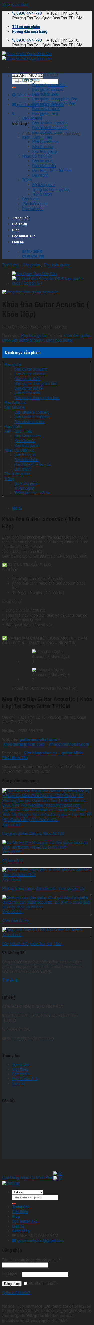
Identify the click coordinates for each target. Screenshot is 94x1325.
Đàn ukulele (32, 118)
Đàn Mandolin (44, 165)
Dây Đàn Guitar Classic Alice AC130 (33, 833)
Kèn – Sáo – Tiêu (37, 137)
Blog (15, 230)
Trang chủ (10, 265)
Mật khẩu (11, 1274)
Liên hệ (18, 242)
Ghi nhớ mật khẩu (43, 1283)
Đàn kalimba (32, 208)
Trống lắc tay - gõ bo (32, 493)
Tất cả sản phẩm (26, 26)
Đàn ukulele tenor (47, 132)
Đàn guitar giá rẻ (46, 108)
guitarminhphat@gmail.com (40, 1240)
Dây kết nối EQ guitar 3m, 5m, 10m (31, 943)
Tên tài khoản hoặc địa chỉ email (31, 1260)
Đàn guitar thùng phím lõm (54, 99)
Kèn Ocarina (42, 146)
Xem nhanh (11, 824)
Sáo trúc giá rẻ (44, 151)
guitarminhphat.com (38, 739)
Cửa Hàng (25, 95)
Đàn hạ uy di (42, 161)
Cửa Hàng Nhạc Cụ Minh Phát (27, 1177)
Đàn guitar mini (45, 113)
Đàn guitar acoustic (48, 84)
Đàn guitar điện (45, 94)
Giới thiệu (19, 224)
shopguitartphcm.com (24, 744)
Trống (27, 180)
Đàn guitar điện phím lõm (53, 103)
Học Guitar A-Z (23, 236)
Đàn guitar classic (47, 89)
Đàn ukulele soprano (50, 123)
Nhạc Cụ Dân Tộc (37, 156)
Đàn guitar (31, 80)
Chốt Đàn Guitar (15, 921)
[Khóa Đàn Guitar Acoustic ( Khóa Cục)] (52, 283)
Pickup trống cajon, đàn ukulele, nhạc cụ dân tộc (43, 888)
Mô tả (17, 508)
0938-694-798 (28, 13)
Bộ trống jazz (43, 184)
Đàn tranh (40, 175)
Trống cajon (42, 194)
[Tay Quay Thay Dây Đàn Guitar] (34, 273)
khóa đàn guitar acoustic (23, 340)
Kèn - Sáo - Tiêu (18, 431)
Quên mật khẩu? (16, 1292)
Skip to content (15, 4)
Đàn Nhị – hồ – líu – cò (52, 170)
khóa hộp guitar (59, 340)
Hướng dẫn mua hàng (29, 31)
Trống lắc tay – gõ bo (50, 189)
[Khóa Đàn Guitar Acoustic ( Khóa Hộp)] (30, 292)
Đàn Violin (31, 199)
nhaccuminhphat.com (69, 744)
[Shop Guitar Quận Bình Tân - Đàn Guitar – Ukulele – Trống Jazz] (27, 56)
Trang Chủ (20, 218)
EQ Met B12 (12, 861)
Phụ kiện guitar (35, 203)
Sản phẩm (31, 265)
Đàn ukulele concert (49, 127)
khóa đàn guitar (77, 335)
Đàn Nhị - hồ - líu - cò (32, 464)
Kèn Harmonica (45, 142)
